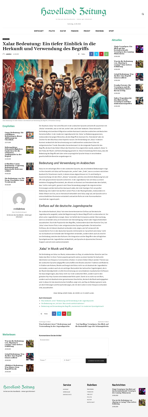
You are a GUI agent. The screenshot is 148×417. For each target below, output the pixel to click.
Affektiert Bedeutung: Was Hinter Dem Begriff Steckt (14, 367)
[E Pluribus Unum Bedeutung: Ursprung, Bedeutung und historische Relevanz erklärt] (30, 166)
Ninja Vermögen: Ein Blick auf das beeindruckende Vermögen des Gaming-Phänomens (124, 50)
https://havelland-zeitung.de (19, 212)
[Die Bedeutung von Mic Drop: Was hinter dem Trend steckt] (30, 181)
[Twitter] (96, 54)
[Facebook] (91, 54)
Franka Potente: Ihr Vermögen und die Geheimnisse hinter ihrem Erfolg (122, 88)
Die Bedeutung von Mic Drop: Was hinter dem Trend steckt (15, 180)
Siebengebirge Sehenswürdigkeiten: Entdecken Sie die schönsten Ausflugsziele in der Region (14, 151)
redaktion (8, 54)
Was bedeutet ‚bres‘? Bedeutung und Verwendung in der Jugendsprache (67, 301)
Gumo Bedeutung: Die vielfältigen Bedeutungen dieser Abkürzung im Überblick (14, 136)
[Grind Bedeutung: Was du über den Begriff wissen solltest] (30, 356)
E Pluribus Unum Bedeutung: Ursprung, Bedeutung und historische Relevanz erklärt (14, 167)
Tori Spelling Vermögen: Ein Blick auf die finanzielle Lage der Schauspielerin (92, 325)
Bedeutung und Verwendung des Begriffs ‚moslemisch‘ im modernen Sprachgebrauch (72, 306)
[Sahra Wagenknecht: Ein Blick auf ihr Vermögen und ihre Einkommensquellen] (139, 101)
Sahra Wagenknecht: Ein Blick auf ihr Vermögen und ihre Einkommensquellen (123, 101)
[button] (142, 14)
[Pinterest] (101, 54)
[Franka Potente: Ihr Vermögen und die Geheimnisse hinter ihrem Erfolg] (139, 88)
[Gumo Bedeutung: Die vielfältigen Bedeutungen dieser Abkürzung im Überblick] (30, 135)
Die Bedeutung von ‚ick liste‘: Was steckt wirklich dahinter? (63, 303)
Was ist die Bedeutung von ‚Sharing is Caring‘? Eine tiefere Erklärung (14, 344)
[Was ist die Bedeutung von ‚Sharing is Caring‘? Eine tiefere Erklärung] (30, 343)
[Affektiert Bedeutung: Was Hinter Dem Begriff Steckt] (30, 368)
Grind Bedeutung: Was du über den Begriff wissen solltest (14, 356)
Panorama (6, 39)
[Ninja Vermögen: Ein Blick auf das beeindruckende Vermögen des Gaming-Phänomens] (139, 49)
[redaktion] (4, 54)
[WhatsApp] (106, 54)
